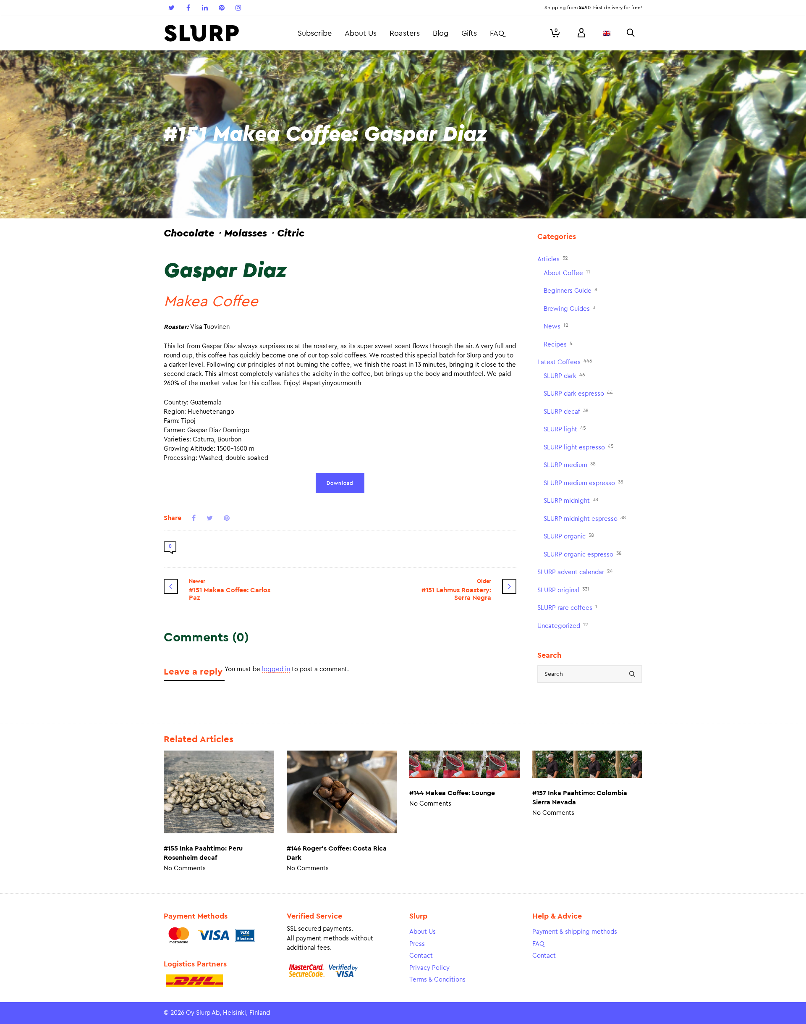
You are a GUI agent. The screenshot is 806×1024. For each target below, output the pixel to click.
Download (340, 483)
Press (417, 944)
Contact (421, 956)
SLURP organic (569, 536)
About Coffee (567, 272)
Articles (552, 259)
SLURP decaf (566, 411)
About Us (422, 932)
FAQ (538, 944)
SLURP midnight (571, 500)
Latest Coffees (564, 361)
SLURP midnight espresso (585, 518)
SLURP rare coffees (567, 607)
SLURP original (563, 589)
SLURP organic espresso (583, 554)
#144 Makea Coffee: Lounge (452, 793)
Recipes (558, 344)
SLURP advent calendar (575, 571)
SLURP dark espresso (578, 393)
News (556, 326)
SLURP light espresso (579, 447)
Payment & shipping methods (574, 932)
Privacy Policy (429, 968)
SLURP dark (564, 375)
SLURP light (565, 429)
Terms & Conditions (437, 980)
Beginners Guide (570, 290)
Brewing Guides (569, 308)
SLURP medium (570, 464)
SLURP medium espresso (583, 482)
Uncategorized (562, 625)
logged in (276, 669)
